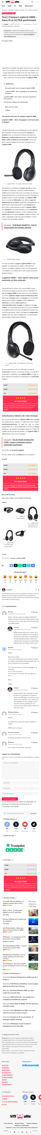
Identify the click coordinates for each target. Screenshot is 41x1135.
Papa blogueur (7, 1084)
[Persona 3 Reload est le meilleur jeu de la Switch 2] (33, 921)
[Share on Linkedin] (22, 1132)
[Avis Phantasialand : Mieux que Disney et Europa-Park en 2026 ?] (33, 930)
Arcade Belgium (7, 1075)
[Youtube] (25, 827)
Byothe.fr (5, 1082)
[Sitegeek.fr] (12, 2)
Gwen (5, 997)
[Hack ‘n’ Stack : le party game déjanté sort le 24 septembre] (33, 912)
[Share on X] (14, 1132)
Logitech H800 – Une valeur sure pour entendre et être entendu (20, 98)
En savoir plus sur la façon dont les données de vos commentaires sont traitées (19, 804)
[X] (16, 827)
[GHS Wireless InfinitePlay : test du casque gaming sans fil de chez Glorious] (33, 957)
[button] (3, 2)
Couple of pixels (7, 1077)
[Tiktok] (34, 827)
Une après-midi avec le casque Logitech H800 (20, 88)
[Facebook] (38, 590)
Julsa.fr (4, 1079)
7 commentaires (27, 24)
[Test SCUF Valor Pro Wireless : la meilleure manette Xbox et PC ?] (33, 903)
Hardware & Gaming (9, 13)
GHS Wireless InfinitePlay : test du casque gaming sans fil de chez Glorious (14, 956)
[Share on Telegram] (31, 1132)
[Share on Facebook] (10, 1132)
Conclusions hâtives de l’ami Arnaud (16, 102)
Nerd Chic (5, 1065)
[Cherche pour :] (17, 813)
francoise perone (13, 732)
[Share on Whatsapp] (18, 1132)
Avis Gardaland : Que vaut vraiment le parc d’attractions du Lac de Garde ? (15, 965)
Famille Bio (5, 1068)
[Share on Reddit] (27, 1132)
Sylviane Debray (13, 712)
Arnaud (6, 24)
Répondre (35, 612)
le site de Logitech (18, 450)
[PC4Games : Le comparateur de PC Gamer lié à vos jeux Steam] (33, 939)
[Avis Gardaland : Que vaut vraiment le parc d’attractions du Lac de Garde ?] (33, 966)
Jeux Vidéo (6, 914)
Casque (12, 558)
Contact (4, 1099)
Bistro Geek (6, 1070)
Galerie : (8, 110)
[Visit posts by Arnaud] (3, 590)
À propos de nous (8, 1096)
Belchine (11, 742)
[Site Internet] (36, 590)
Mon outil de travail (11, 107)
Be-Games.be (6, 1072)
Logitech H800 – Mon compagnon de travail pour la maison (21, 92)
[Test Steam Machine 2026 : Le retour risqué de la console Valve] (33, 948)
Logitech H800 (20, 558)
